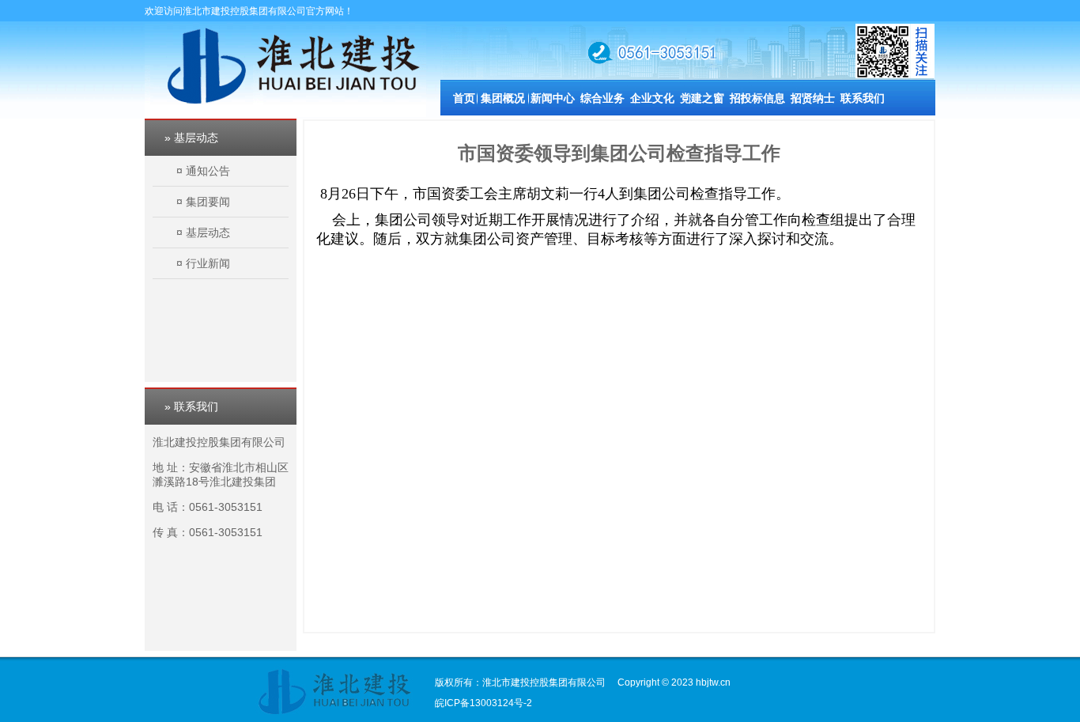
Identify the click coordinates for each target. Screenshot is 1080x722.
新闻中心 (553, 98)
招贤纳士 (813, 98)
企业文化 (652, 98)
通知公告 (208, 170)
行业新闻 (208, 263)
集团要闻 (208, 201)
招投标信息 (757, 98)
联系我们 (862, 98)
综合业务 (602, 98)
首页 (464, 98)
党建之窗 (702, 98)
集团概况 (503, 98)
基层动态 (208, 232)
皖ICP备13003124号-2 (483, 703)
